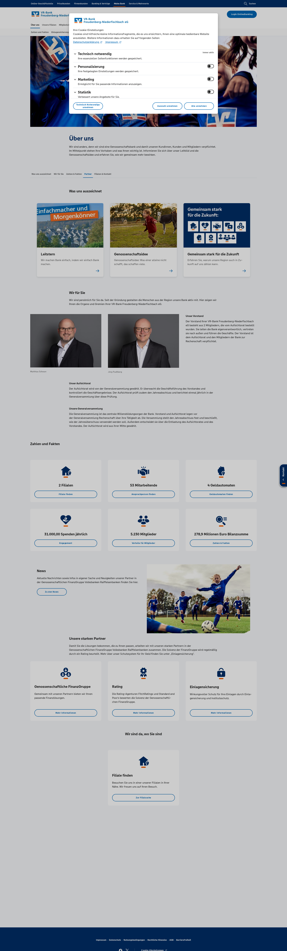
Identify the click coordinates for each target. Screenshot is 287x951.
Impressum (112, 42)
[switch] (210, 66)
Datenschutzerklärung (86, 42)
